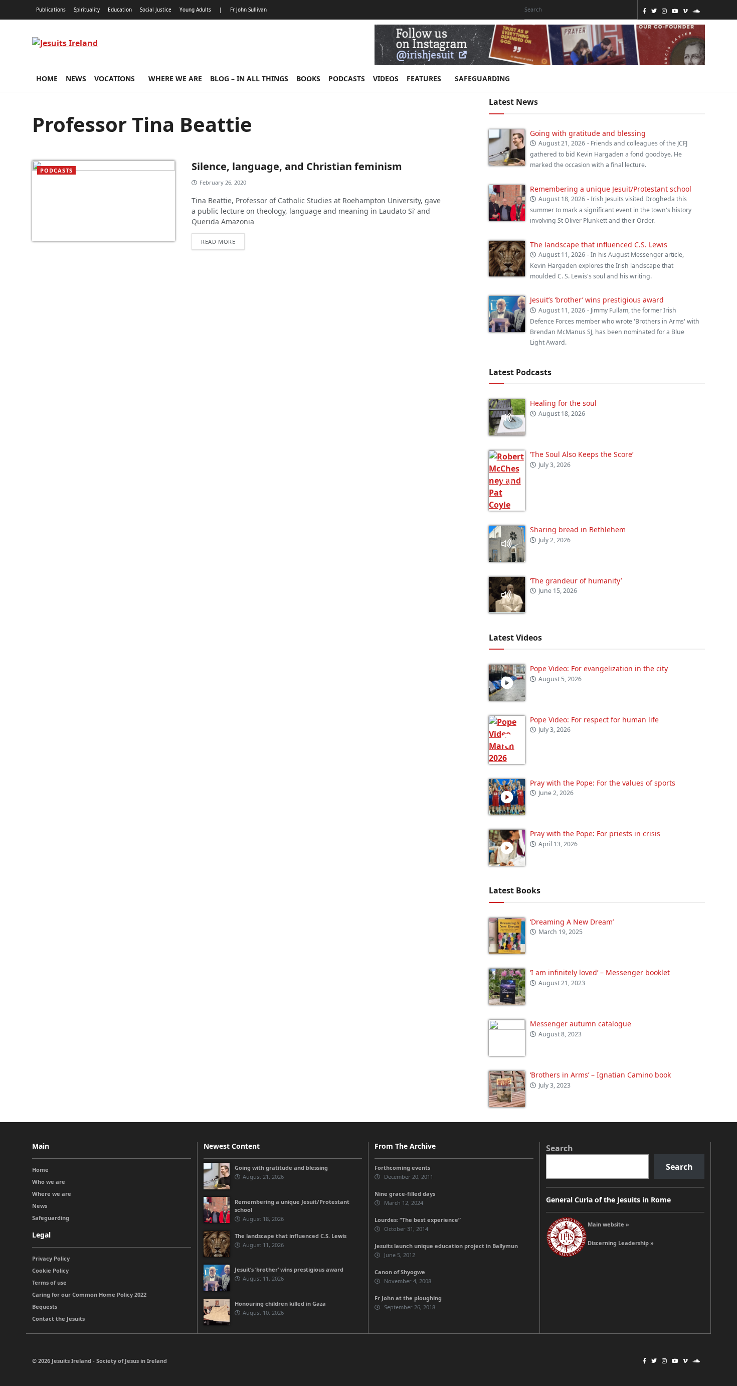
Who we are (48, 1181)
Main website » (608, 1224)
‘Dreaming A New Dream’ (572, 922)
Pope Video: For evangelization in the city (600, 668)
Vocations (115, 78)
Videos (386, 78)
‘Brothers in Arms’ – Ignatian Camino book (600, 1075)
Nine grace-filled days (405, 1193)
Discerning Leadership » (621, 1243)
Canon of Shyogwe (400, 1272)
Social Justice (155, 9)
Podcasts (346, 78)
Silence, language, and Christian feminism (297, 166)
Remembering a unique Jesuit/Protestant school (610, 189)
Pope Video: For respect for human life (595, 719)
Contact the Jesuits (58, 1318)
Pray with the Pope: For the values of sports (602, 783)
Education (120, 9)
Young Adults (195, 9)
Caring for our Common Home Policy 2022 (89, 1294)
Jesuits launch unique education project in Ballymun (446, 1246)
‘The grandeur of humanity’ (576, 580)
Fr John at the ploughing (408, 1298)
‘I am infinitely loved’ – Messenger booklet (600, 972)
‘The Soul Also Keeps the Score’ (581, 454)
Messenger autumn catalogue (580, 1023)
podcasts (56, 170)
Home (47, 78)
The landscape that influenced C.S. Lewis (598, 244)
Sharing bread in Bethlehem (578, 529)
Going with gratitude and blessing (588, 133)
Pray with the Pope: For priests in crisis (595, 833)
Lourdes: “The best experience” (418, 1219)
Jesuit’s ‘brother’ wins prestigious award (597, 299)
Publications (51, 9)
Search (559, 1148)
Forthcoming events (402, 1167)
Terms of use (49, 1282)
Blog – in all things (249, 78)
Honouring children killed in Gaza (280, 1303)
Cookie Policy (50, 1270)
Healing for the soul (563, 403)
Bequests (44, 1306)
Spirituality (87, 9)
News (76, 78)
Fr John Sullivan (248, 9)
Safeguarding (483, 78)
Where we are (175, 78)
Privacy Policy (51, 1258)
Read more (218, 241)
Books (308, 78)
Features (425, 78)
